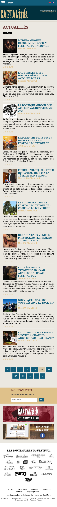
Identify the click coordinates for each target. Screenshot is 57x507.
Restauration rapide (21, 500)
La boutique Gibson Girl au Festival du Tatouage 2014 (35, 108)
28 (27, 369)
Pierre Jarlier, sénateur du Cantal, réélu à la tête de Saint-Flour (36, 173)
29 (34, 369)
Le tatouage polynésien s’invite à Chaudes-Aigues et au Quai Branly (36, 335)
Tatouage (33, 500)
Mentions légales (13, 495)
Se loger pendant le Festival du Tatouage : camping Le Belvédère (34, 205)
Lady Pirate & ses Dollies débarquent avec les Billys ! (32, 75)
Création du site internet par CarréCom (35, 495)
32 (16, 376)
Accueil (10, 489)
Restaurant (4, 498)
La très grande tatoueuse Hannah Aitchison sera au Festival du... (31, 271)
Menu (10, 3)
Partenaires (22, 489)
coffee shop (51, 498)
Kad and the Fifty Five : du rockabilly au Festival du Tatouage (35, 140)
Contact (34, 489)
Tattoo (39, 500)
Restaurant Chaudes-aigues (19, 498)
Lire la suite (8, 67)
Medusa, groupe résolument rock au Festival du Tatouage (33, 43)
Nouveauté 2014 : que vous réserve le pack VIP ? (36, 303)
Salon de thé (42, 498)
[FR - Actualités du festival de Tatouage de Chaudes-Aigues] (53, 2)
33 (23, 376)
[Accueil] (14, 14)
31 (49, 369)
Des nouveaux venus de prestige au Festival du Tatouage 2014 (35, 238)
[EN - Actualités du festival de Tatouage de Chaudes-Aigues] (50, 2)
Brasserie (33, 498)
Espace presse (33, 492)
